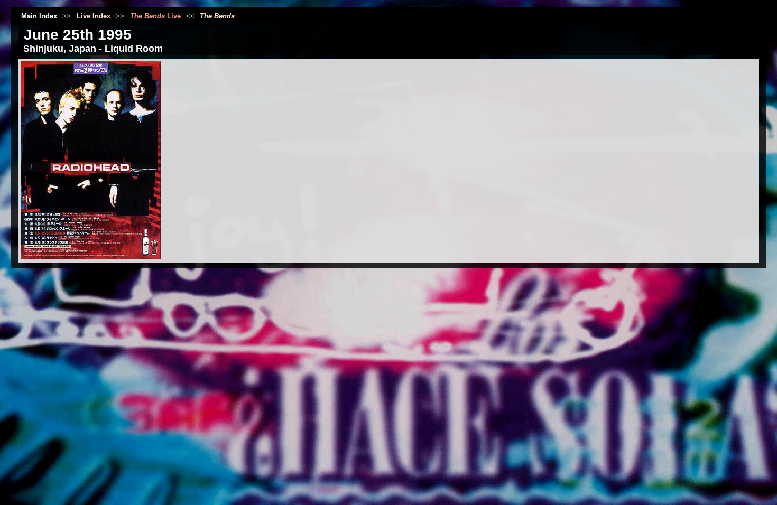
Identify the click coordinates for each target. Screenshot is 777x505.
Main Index (39, 16)
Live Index (93, 16)
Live (155, 16)
